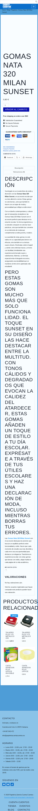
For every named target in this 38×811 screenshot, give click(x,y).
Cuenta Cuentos (19, 802)
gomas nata (17, 150)
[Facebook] (3, 784)
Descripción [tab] (19, 168)
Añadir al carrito (16, 109)
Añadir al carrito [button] (13, 640)
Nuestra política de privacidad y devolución (19, 797)
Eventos (25, 806)
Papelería (11, 148)
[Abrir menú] (34, 6)
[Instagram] (8, 784)
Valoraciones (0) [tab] (19, 172)
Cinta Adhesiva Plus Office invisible (10, 669)
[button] (36, 2)
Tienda (12, 806)
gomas (11, 150)
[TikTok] (12, 784)
